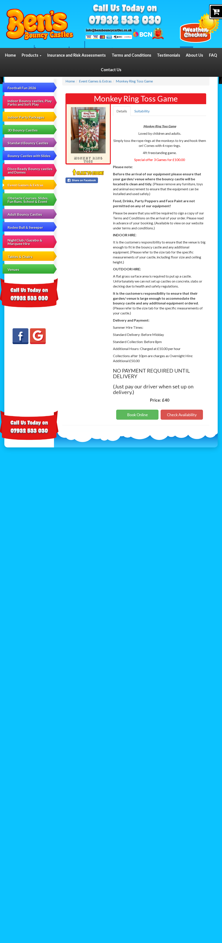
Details (121, 111)
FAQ (213, 55)
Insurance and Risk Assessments (76, 55)
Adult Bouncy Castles (25, 214)
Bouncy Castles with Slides (29, 156)
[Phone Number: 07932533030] (125, 21)
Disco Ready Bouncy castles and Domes (30, 170)
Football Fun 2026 (22, 88)
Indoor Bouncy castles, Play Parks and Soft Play (30, 102)
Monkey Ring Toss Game (134, 81)
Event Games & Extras (25, 185)
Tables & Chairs (20, 257)
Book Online (137, 414)
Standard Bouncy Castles (28, 143)
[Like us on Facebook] (20, 336)
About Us (194, 55)
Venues (13, 269)
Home (10, 55)
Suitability (142, 111)
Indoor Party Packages (26, 117)
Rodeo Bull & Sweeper (25, 227)
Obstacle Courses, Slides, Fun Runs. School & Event (28, 200)
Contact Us (111, 69)
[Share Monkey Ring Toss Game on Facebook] (88, 180)
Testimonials (168, 55)
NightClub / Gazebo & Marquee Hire (25, 242)
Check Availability (182, 414)
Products (30, 55)
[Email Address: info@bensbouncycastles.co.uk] (109, 30)
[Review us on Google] (38, 336)
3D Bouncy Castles (23, 130)
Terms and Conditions (131, 55)
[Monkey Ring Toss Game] (88, 133)
